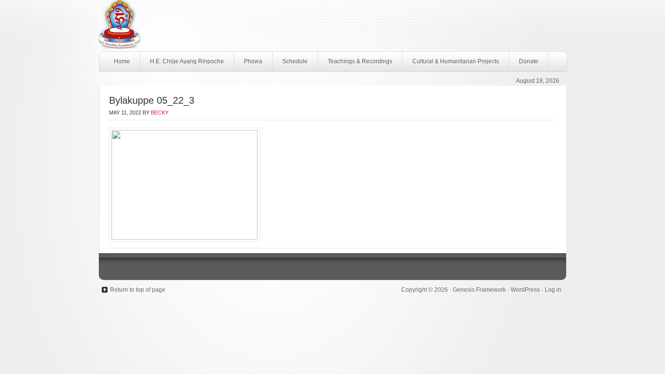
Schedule (295, 61)
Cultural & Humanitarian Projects (455, 61)
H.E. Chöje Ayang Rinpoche (187, 61)
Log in (553, 289)
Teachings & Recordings (360, 61)
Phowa (253, 61)
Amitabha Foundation (332, 25)
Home (122, 61)
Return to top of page (138, 289)
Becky (159, 112)
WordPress (525, 289)
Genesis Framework (479, 289)
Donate (528, 61)
